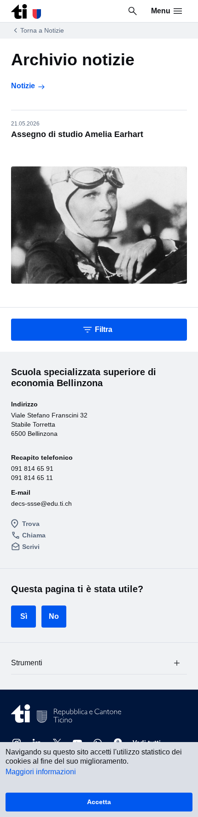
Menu (160, 11)
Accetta (99, 802)
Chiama (34, 535)
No (54, 616)
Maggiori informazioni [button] (41, 772)
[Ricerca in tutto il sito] (133, 11)
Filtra (103, 329)
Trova (31, 523)
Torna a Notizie (42, 30)
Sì (23, 616)
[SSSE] (26, 9)
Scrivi (31, 546)
